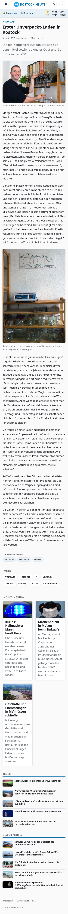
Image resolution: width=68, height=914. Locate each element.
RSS (34, 900)
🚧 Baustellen (10, 13)
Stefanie (24, 38)
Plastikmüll (24, 559)
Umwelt (38, 559)
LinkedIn (47, 576)
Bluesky (22, 583)
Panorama (9, 21)
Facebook (25, 576)
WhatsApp (10, 576)
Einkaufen (9, 559)
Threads (9, 583)
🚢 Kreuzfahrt (27, 13)
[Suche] (54, 4)
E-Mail (35, 583)
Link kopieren (50, 583)
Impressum (8, 900)
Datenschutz (23, 900)
